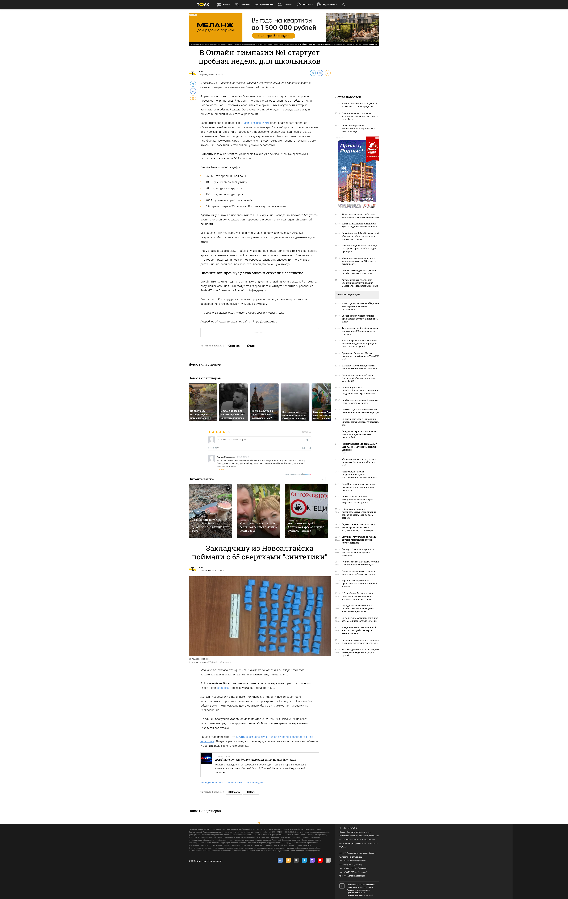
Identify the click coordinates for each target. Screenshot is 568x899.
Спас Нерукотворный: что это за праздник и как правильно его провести (359, 487)
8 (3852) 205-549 (351, 872)
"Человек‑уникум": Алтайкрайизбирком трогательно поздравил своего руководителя (360, 390)
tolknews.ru (352, 828)
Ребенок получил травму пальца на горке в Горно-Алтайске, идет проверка (359, 248)
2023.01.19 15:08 (243, 457)
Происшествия (266, 4)
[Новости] (234, 345)
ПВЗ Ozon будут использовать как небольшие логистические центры (360, 411)
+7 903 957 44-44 (351, 861)
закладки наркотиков (211, 782)
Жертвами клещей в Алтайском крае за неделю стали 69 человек (306, 527)
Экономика (307, 4)
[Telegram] (312, 72)
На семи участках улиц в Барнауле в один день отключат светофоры (360, 641)
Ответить (221, 469)
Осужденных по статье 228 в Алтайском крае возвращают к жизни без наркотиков (358, 608)
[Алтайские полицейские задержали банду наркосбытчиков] (206, 765)
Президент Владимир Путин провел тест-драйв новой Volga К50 (360, 355)
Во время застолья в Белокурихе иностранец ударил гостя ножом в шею (360, 422)
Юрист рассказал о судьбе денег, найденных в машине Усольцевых (259, 527)
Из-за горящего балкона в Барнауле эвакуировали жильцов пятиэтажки (360, 306)
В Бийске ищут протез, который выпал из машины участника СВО (360, 367)
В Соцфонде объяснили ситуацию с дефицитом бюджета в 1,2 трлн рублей (360, 652)
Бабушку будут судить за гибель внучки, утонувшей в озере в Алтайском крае (359, 539)
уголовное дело (254, 782)
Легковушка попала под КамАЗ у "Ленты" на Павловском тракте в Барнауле (359, 446)
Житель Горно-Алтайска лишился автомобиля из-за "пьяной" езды (360, 619)
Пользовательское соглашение (360, 887)
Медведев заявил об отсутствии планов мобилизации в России (359, 461)
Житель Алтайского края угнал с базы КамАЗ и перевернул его (359, 105)
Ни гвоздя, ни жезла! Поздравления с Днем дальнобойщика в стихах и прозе (359, 474)
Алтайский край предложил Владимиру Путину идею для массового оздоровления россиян (360, 282)
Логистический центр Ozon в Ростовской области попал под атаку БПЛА (358, 378)
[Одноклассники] (327, 72)
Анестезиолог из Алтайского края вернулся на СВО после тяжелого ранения (360, 331)
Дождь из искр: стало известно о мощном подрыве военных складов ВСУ (359, 434)
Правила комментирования (358, 890)
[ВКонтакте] (320, 72)
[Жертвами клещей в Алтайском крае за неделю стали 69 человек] (306, 511)
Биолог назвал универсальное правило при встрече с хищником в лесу (360, 318)
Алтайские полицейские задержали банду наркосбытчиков (255, 759)
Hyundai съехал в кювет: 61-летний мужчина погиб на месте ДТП (360, 563)
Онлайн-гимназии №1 (255, 123)
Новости (226, 4)
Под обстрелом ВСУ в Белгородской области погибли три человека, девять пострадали (360, 236)
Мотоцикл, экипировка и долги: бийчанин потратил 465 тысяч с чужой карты (359, 261)
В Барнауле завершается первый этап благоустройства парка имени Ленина (359, 630)
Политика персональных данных (361, 885)
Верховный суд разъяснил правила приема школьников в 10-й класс (360, 583)
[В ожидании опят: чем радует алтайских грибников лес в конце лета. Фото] (210, 511)
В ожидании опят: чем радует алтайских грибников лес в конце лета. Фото (211, 525)
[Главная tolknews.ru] (203, 4)
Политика (288, 4)
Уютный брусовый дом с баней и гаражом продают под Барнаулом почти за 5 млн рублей (359, 343)
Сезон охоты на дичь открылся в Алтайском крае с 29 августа (359, 272)
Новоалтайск (235, 782)
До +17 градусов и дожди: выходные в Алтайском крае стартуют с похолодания (357, 499)
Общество (203, 75)
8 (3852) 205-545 (351, 868)
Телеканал (245, 4)
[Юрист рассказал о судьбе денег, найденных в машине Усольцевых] (258, 511)
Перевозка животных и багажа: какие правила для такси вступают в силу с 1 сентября (358, 527)
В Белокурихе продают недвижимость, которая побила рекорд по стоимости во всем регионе (359, 513)
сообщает (223, 687)
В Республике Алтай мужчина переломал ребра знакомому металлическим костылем (358, 596)
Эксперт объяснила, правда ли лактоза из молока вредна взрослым (358, 552)
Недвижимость (330, 4)
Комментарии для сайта (298, 474)
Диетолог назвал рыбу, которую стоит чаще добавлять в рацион (359, 572)
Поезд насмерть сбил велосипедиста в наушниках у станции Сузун (358, 128)
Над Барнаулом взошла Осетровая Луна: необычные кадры (360, 401)
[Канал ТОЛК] (251, 345)
